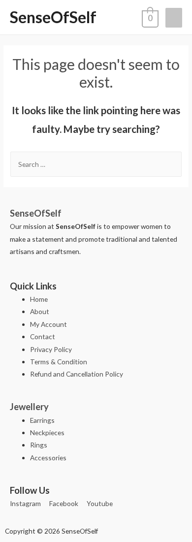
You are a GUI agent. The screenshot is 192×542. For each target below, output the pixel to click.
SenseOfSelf (53, 17)
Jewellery (29, 406)
